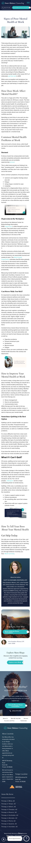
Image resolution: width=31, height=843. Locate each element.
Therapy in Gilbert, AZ (8, 806)
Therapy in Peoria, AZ (8, 821)
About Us (5, 718)
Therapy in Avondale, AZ (9, 826)
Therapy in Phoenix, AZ (9, 812)
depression (8, 226)
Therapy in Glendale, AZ (9, 818)
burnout (12, 162)
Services (26, 718)
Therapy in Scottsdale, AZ (9, 815)
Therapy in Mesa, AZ (8, 801)
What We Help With (16, 718)
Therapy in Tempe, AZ (8, 804)
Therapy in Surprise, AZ (9, 824)
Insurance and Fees (9, 721)
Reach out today (9, 554)
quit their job (12, 76)
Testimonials (24, 721)
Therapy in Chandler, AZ (9, 809)
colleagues (9, 481)
